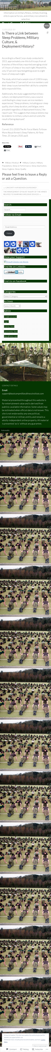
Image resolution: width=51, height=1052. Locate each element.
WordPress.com (11, 336)
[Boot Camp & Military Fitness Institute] (25, 5)
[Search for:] (15, 209)
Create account (10, 316)
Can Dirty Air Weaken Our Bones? (20, 188)
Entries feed (9, 326)
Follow (9, 233)
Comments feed (11, 331)
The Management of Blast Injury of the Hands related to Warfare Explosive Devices (25, 193)
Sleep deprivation (39, 166)
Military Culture (29, 162)
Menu (47, 26)
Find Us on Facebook (15, 281)
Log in (6, 321)
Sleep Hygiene (8, 169)
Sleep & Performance (22, 166)
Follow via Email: (12, 214)
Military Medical (12, 162)
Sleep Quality (20, 169)
